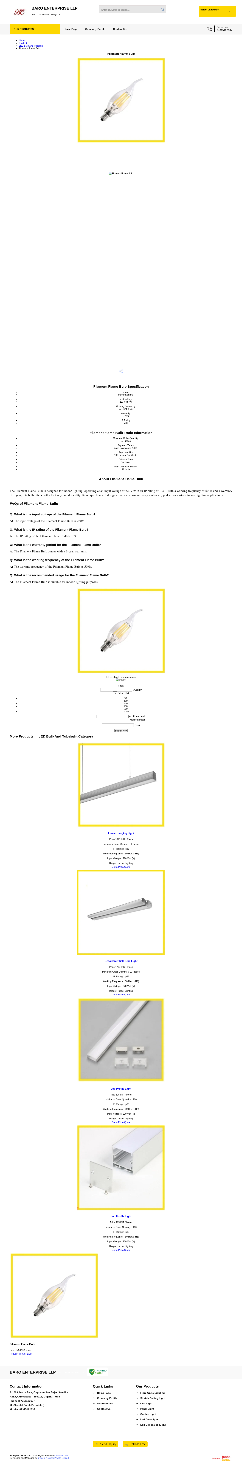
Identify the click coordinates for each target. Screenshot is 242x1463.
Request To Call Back (21, 1353)
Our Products (24, 29)
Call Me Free (138, 1444)
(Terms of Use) (61, 1455)
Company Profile (95, 29)
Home (22, 40)
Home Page (70, 29)
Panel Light (147, 1408)
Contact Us (119, 29)
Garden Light (148, 1414)
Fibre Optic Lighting (152, 1392)
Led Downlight (149, 1419)
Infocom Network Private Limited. (53, 1458)
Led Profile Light (121, 1088)
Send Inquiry (108, 1444)
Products (23, 43)
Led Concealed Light (153, 1424)
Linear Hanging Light (121, 833)
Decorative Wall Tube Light (121, 960)
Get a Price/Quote (121, 867)
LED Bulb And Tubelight (31, 45)
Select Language (209, 9)
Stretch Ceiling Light (152, 1398)
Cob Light (146, 1403)
